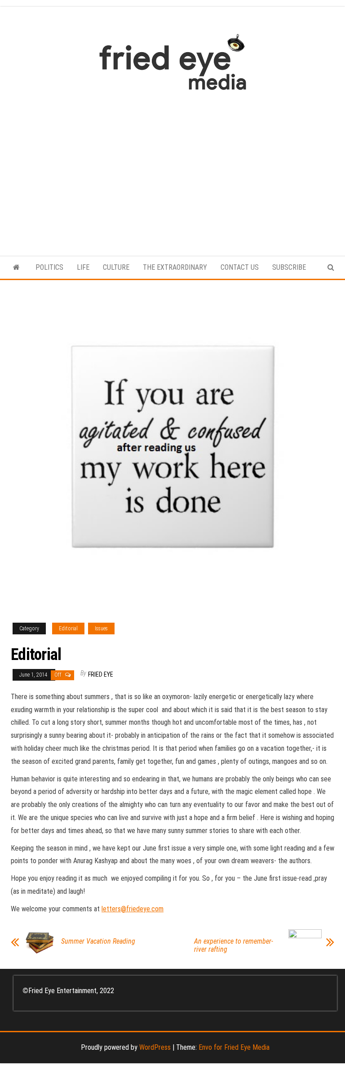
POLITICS (49, 267)
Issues (101, 628)
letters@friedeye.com (133, 909)
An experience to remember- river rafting (233, 945)
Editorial (68, 628)
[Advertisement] (172, 169)
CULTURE (116, 267)
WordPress (155, 1047)
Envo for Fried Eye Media (234, 1047)
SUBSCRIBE (289, 267)
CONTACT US (240, 267)
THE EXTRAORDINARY (175, 267)
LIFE (83, 267)
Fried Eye (100, 674)
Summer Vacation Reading (98, 941)
